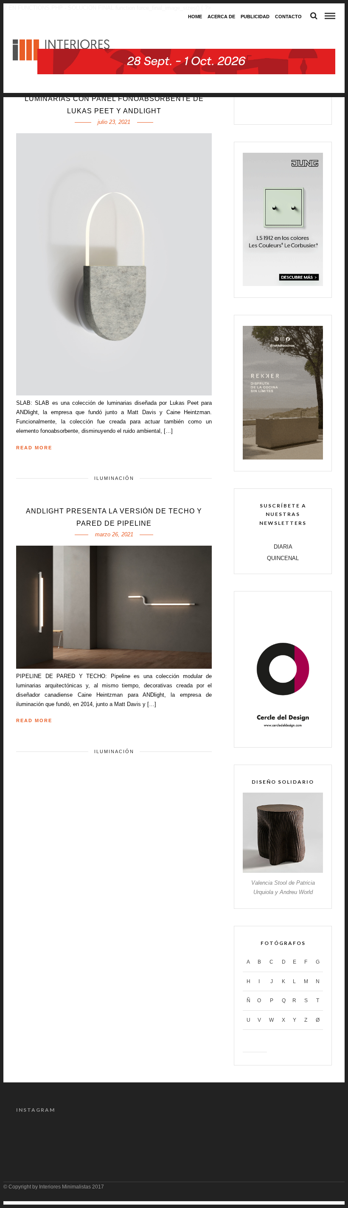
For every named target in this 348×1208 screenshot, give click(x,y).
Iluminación (114, 478)
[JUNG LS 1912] (283, 284)
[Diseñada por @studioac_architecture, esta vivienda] (154, 1136)
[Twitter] (274, 108)
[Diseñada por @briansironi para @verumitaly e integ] (274, 1136)
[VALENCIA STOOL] (283, 871)
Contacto (288, 16)
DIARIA (283, 547)
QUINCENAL (283, 558)
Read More (34, 447)
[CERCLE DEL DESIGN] (283, 734)
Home (195, 16)
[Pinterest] (292, 108)
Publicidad (255, 16)
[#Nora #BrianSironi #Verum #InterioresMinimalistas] (314, 1136)
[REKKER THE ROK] (283, 457)
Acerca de (221, 16)
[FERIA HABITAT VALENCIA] (186, 32)
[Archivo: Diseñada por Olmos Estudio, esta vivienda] (34, 1136)
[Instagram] (310, 108)
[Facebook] (256, 108)
